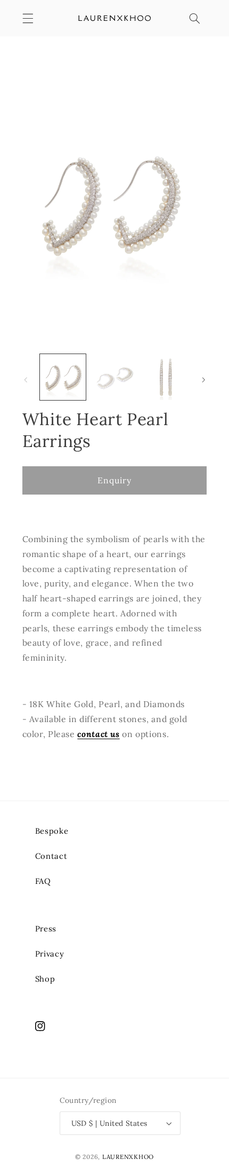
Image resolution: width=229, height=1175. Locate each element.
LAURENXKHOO (128, 1157)
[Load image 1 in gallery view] (63, 377)
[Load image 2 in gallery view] (114, 377)
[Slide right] (203, 380)
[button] (27, 18)
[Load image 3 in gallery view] (166, 377)
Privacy (49, 954)
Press (45, 928)
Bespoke (51, 831)
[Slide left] (25, 380)
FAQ (43, 881)
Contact (51, 856)
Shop (45, 979)
